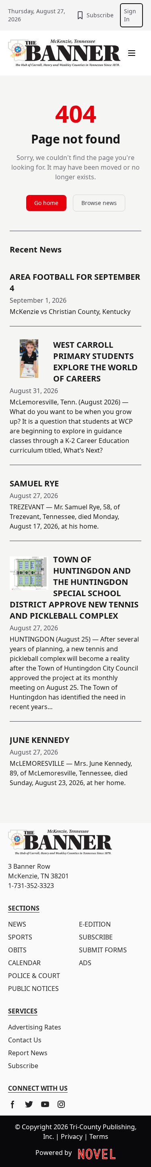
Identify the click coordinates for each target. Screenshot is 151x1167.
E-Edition (95, 924)
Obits (17, 949)
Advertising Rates (34, 1027)
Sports (20, 937)
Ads (85, 962)
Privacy (72, 1136)
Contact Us (24, 1040)
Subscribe (100, 15)
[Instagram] (61, 1104)
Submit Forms (103, 949)
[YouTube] (45, 1104)
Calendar (24, 962)
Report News (28, 1052)
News (17, 924)
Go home (46, 203)
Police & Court (34, 975)
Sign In (130, 15)
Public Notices (33, 988)
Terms (98, 1136)
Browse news (99, 203)
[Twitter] (29, 1104)
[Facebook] (13, 1104)
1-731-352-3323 (31, 885)
